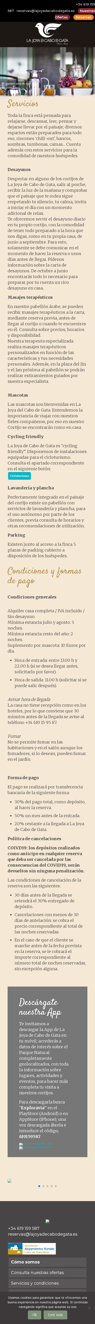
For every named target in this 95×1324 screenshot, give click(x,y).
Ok (35, 1315)
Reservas (84, 17)
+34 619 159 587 (23, 1228)
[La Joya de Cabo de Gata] (47, 33)
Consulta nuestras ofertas (37, 1272)
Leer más (55, 1315)
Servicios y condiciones (35, 1283)
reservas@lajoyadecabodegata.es (46, 11)
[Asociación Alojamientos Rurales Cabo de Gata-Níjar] (32, 1253)
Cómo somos (25, 1262)
